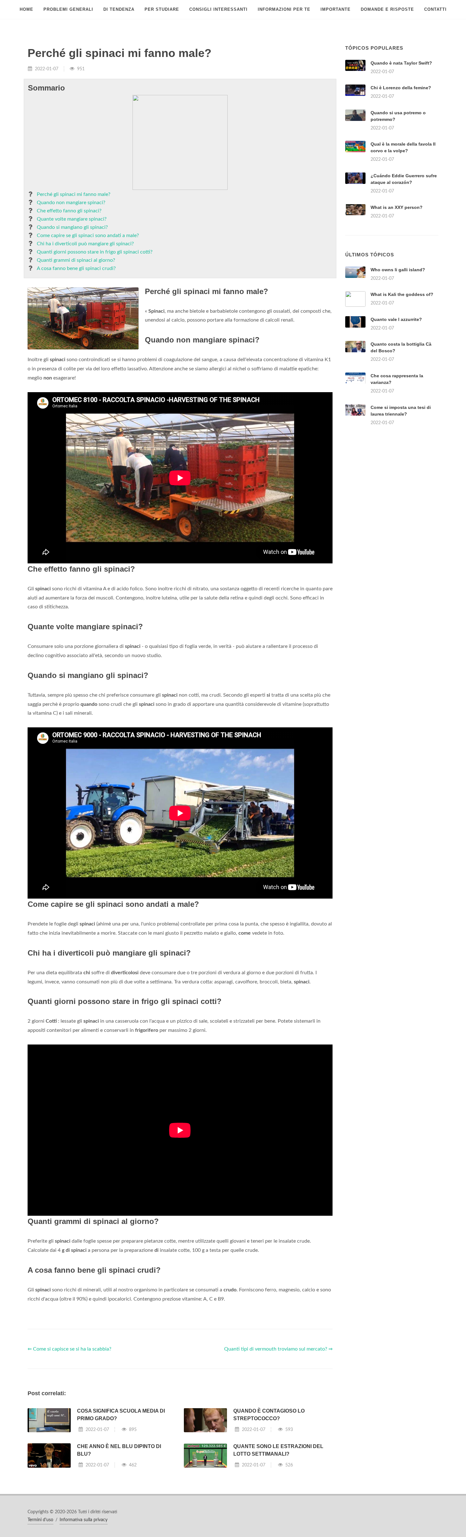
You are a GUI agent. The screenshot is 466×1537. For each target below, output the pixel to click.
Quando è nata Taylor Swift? (401, 63)
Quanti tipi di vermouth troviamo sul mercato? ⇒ (278, 1349)
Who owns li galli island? (398, 269)
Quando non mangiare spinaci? (71, 202)
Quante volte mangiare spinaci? (72, 219)
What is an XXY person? (397, 207)
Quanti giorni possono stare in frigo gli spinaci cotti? (94, 251)
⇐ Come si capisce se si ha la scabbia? (69, 1349)
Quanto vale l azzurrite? (396, 319)
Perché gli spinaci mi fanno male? (73, 194)
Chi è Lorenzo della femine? (401, 87)
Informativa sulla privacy (83, 1520)
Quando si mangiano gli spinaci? (72, 227)
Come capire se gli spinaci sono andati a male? (88, 235)
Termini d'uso (40, 1520)
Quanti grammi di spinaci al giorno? (76, 260)
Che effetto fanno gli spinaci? (69, 210)
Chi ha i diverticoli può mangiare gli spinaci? (85, 243)
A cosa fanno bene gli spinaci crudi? (76, 268)
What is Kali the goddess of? (402, 294)
